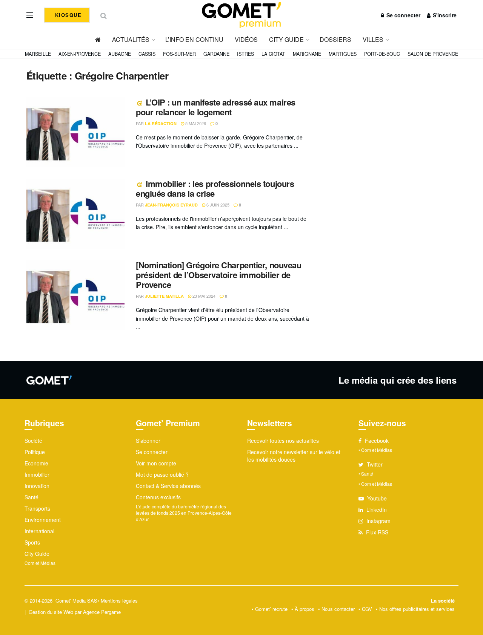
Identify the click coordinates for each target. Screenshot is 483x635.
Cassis (146, 53)
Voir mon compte (156, 463)
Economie (36, 463)
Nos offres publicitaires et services (417, 608)
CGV (367, 608)
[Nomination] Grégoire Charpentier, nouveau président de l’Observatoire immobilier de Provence (218, 275)
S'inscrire (444, 15)
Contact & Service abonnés (168, 486)
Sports (32, 542)
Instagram (378, 521)
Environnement (43, 519)
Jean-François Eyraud (171, 205)
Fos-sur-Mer (179, 53)
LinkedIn (376, 509)
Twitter (374, 464)
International (39, 531)
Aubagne (119, 53)
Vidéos (246, 39)
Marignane (307, 53)
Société (33, 440)
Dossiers (335, 39)
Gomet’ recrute (271, 608)
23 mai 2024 (203, 296)
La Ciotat (273, 53)
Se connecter (402, 15)
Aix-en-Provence (79, 53)
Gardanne (216, 53)
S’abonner (148, 440)
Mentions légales (119, 600)
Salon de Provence (433, 53)
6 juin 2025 (217, 205)
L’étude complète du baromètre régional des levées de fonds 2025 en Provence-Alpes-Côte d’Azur (184, 512)
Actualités (130, 39)
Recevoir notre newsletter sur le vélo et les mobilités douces (293, 455)
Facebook (376, 440)
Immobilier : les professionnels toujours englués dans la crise (215, 188)
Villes (373, 39)
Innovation (37, 486)
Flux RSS (376, 532)
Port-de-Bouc (382, 53)
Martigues (343, 53)
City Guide (286, 39)
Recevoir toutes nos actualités (283, 440)
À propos (304, 608)
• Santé (365, 473)
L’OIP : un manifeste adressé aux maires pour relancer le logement (215, 107)
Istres (245, 53)
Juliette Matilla (164, 296)
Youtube (376, 498)
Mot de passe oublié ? (162, 474)
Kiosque (67, 14)
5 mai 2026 (195, 123)
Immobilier (37, 474)
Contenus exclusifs (158, 497)
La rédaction (161, 123)
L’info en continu (194, 39)
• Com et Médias (375, 450)
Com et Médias (40, 563)
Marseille (38, 53)
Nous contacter (338, 608)
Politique (35, 452)
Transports (37, 508)
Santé (31, 497)
